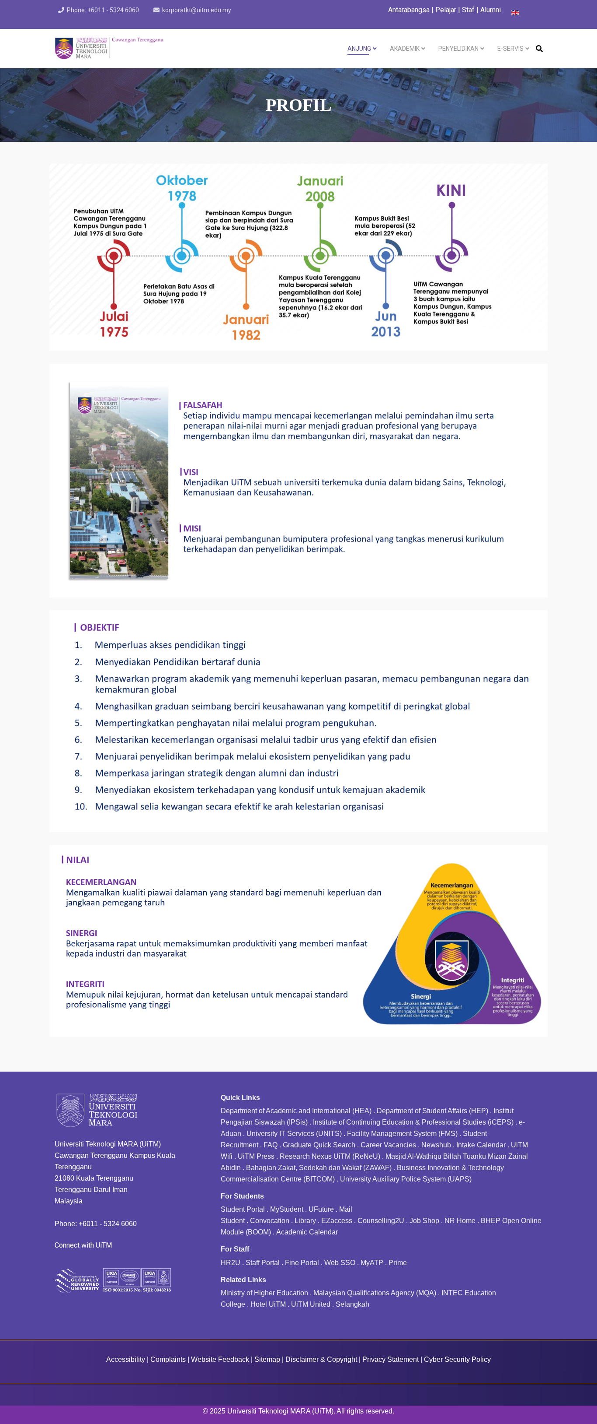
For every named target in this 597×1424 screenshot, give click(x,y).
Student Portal (243, 1209)
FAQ (271, 1145)
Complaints (168, 1359)
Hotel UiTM (268, 1304)
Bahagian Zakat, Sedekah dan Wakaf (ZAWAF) (319, 1167)
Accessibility (125, 1359)
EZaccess (336, 1220)
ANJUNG (359, 48)
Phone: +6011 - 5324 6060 (103, 10)
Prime (398, 1262)
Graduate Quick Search (319, 1145)
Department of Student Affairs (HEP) (432, 1111)
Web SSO (339, 1262)
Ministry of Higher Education (264, 1293)
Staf (468, 10)
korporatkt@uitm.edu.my (196, 10)
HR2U (230, 1262)
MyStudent (286, 1209)
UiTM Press (256, 1156)
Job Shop (424, 1220)
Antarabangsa (409, 10)
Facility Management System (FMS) (402, 1133)
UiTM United (310, 1304)
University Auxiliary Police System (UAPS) (406, 1179)
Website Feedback (220, 1359)
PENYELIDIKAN (458, 48)
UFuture (321, 1209)
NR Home (460, 1220)
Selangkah (352, 1304)
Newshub (436, 1145)
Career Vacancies (388, 1145)
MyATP (372, 1262)
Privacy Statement (390, 1359)
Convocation (269, 1220)
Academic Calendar (307, 1232)
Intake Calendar (481, 1145)
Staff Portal (263, 1262)
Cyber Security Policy (457, 1359)
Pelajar (445, 10)
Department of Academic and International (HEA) (296, 1111)
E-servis (510, 48)
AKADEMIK (405, 48)
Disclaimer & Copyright (321, 1359)
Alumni (490, 10)
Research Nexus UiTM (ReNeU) (330, 1156)
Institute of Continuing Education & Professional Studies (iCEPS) (413, 1122)
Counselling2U (381, 1220)
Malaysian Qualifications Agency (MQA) (374, 1293)
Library (305, 1220)
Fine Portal (302, 1262)
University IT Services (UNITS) (294, 1133)
